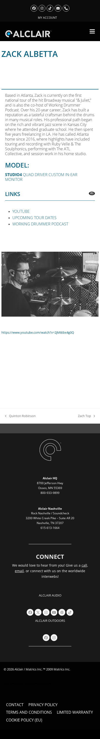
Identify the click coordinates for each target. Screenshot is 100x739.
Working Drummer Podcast (40, 224)
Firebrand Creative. (38, 683)
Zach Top (84, 416)
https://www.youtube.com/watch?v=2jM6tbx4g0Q (37, 332)
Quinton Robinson (20, 416)
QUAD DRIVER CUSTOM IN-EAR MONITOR (41, 177)
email (19, 571)
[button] (92, 31)
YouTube (21, 211)
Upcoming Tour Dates (34, 217)
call (84, 565)
